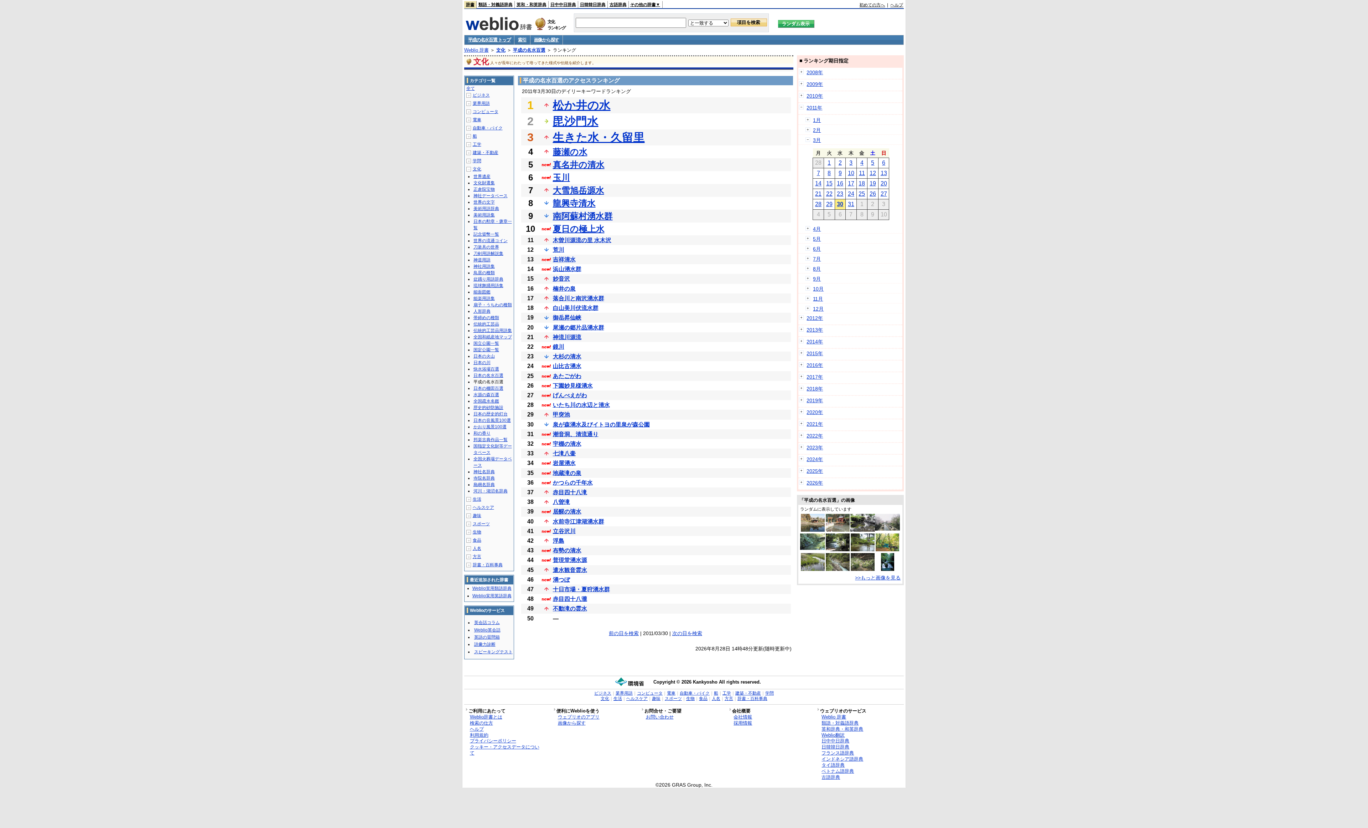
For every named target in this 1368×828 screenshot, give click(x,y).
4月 (817, 229)
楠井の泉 (564, 289)
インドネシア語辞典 (842, 759)
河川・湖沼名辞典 (490, 491)
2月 (817, 130)
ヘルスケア (483, 507)
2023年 (815, 447)
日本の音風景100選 (492, 420)
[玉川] (887, 529)
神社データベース (490, 195)
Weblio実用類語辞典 (492, 588)
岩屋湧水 (564, 463)
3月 (817, 140)
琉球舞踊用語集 (488, 285)
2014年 (815, 341)
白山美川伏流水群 (575, 308)
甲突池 (561, 415)
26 (873, 194)
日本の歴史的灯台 (490, 414)
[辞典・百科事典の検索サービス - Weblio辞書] (498, 28)
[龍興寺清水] (862, 530)
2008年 (815, 72)
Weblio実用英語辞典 (492, 595)
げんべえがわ (570, 395)
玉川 (561, 177)
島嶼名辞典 (484, 484)
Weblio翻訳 (833, 735)
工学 (477, 144)
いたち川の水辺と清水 (581, 405)
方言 (477, 556)
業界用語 (481, 103)
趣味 (477, 515)
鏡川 (558, 347)
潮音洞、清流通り (575, 434)
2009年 (815, 84)
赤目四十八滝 (570, 492)
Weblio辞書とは (486, 717)
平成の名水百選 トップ (489, 39)
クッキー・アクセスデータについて (504, 750)
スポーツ (481, 523)
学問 (477, 160)
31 (851, 204)
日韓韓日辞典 (593, 4)
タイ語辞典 (833, 765)
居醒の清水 (567, 511)
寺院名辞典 (484, 478)
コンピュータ (485, 111)
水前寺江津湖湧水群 (578, 521)
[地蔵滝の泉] (863, 549)
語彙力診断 (485, 644)
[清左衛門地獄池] (813, 530)
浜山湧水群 (567, 269)
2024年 (815, 459)
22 (829, 194)
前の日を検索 (624, 633)
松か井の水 (582, 105)
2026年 (815, 483)
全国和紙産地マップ (492, 336)
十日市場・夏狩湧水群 (581, 589)
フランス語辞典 (838, 753)
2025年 (815, 471)
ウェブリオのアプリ (579, 717)
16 (840, 183)
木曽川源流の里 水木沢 (582, 240)
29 (829, 204)
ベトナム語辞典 (838, 771)
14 (818, 183)
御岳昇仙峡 (567, 318)
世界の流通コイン (490, 240)
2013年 (815, 330)
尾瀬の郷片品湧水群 (578, 327)
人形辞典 (482, 311)
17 (851, 183)
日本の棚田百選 (488, 388)
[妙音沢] (863, 569)
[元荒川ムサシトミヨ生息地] (813, 569)
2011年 (814, 108)
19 (873, 183)
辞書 (470, 4)
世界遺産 (482, 176)
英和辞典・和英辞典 (842, 729)
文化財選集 (484, 182)
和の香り (482, 433)
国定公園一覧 (486, 349)
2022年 (815, 436)
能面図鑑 (482, 292)
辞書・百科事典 (488, 564)
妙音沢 (561, 279)
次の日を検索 (687, 633)
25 (862, 194)
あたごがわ (567, 376)
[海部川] (838, 569)
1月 (817, 120)
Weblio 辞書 (476, 50)
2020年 (815, 412)
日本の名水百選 (488, 375)
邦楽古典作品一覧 (490, 439)
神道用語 (482, 259)
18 (862, 183)
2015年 (815, 353)
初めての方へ (872, 4)
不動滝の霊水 (570, 608)
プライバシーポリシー (493, 740)
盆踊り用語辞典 (488, 279)
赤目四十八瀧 (570, 599)
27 (884, 194)
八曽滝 (561, 502)
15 (829, 183)
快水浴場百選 (486, 369)
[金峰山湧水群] (812, 548)
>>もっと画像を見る (878, 578)
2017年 (815, 377)
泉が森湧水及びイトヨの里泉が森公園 (601, 424)
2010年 (815, 96)
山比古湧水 (567, 366)
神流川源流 (567, 337)
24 (851, 194)
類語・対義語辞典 (495, 4)
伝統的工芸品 (486, 324)
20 (884, 183)
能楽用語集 (484, 298)
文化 (501, 50)
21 (818, 194)
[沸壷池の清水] (887, 549)
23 (840, 194)
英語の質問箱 (487, 637)
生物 (477, 532)
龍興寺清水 (574, 203)
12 (873, 173)
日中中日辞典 (563, 4)
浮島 (558, 541)
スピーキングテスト (493, 651)
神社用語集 (484, 266)
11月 (818, 299)
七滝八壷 (564, 453)
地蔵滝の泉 (567, 473)
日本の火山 (484, 356)
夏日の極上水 (579, 229)
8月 (817, 269)
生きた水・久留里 (599, 137)
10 (851, 173)
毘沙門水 (575, 121)
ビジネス (481, 95)
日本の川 (482, 362)
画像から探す (546, 39)
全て (470, 88)
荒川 (558, 250)
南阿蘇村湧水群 (583, 216)
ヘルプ (896, 4)
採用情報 (743, 723)
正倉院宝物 (484, 189)
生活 (477, 499)
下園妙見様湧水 (573, 386)
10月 (818, 289)
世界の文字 (484, 202)
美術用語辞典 (486, 208)
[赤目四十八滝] (887, 569)
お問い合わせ (660, 717)
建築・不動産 (485, 152)
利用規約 (479, 735)
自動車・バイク (488, 128)
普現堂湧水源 (570, 560)
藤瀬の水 (570, 152)
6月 (817, 249)
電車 (477, 119)
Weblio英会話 (487, 630)
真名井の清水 (579, 164)
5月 (817, 239)
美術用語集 (484, 215)
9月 (817, 279)
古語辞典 (618, 4)
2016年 (815, 365)
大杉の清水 (567, 356)
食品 (477, 540)
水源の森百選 (486, 394)
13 (884, 173)
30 (840, 204)
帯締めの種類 (486, 317)
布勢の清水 (567, 550)
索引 (522, 39)
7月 (817, 259)
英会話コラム (487, 622)
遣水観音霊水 (570, 570)
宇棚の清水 (567, 444)
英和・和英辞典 (531, 4)
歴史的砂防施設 (488, 407)
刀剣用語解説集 (488, 253)
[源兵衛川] (838, 549)
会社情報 (743, 717)
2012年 (815, 318)
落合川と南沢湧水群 (578, 298)
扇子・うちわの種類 (492, 304)
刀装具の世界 (486, 247)
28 (818, 204)
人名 (477, 548)
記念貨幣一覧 (486, 234)
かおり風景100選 (490, 426)
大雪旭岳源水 (578, 190)
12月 (818, 309)
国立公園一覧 (486, 343)
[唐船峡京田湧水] (838, 530)
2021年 (815, 424)
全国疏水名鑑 (486, 401)
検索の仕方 (481, 723)
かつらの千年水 (573, 483)
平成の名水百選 (529, 50)
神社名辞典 (484, 471)
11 (862, 173)
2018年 (815, 389)
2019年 (815, 400)
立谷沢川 (564, 531)
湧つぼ (561, 580)
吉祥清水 (564, 259)
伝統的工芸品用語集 (492, 330)
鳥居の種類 (484, 272)
